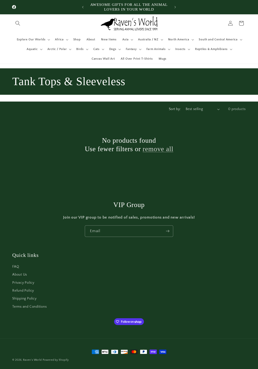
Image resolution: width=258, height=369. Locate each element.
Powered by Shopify (56, 359)
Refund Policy (23, 291)
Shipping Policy (24, 298)
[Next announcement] (175, 7)
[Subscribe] (167, 231)
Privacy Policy (23, 283)
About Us (19, 275)
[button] (17, 23)
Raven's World (32, 359)
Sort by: (175, 109)
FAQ (15, 267)
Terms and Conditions (29, 307)
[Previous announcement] (83, 7)
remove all (158, 149)
